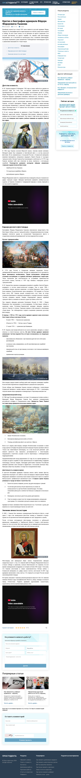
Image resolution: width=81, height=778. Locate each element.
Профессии (47, 2)
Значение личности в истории (17, 54)
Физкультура (61, 67)
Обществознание (63, 35)
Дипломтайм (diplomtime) (66, 114)
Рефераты (23, 774)
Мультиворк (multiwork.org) (67, 118)
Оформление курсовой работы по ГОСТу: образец (36, 692)
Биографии (7, 26)
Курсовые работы (25, 769)
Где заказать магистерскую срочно (46, 762)
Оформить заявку (25, 760)
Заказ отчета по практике (44, 769)
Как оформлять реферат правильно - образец (12, 692)
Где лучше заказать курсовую (45, 767)
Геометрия (61, 58)
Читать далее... (9, 703)
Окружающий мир (63, 49)
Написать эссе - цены (42, 774)
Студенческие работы (33, 2)
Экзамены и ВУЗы (63, 37)
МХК (59, 53)
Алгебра (60, 62)
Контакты (23, 764)
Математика (61, 21)
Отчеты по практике (26, 772)
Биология (60, 24)
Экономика (61, 26)
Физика (60, 33)
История (60, 28)
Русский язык (62, 17)
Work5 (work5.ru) (64, 126)
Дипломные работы (26, 767)
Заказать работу (74, 2)
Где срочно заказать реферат (45, 772)
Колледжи (24, 2)
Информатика (62, 56)
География (61, 30)
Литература (61, 14)
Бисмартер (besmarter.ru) (66, 122)
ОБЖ (59, 65)
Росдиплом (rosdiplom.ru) (67, 110)
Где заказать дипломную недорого (46, 760)
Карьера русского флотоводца (17, 51)
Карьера (60, 60)
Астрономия (61, 42)
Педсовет (61, 40)
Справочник (66, 2)
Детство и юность (13, 48)
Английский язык (63, 44)
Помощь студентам (56, 2)
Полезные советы (63, 51)
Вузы (18, 2)
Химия (59, 19)
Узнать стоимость (38, 12)
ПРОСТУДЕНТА (9, 756)
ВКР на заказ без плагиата (44, 764)
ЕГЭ (41, 2)
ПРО (9, 3)
